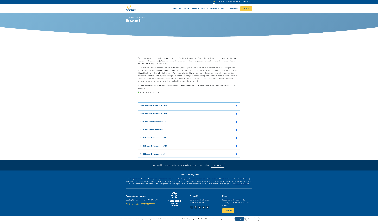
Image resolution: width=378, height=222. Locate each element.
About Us (224, 8)
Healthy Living (214, 8)
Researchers (220, 2)
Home (213, 2)
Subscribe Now (218, 165)
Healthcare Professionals (233, 2)
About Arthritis (176, 8)
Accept (239, 219)
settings (220, 219)
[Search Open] (250, 1)
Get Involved (234, 8)
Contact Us (245, 2)
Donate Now (228, 210)
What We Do (141, 17)
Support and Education (200, 8)
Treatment (186, 8)
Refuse (250, 219)
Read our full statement (241, 184)
